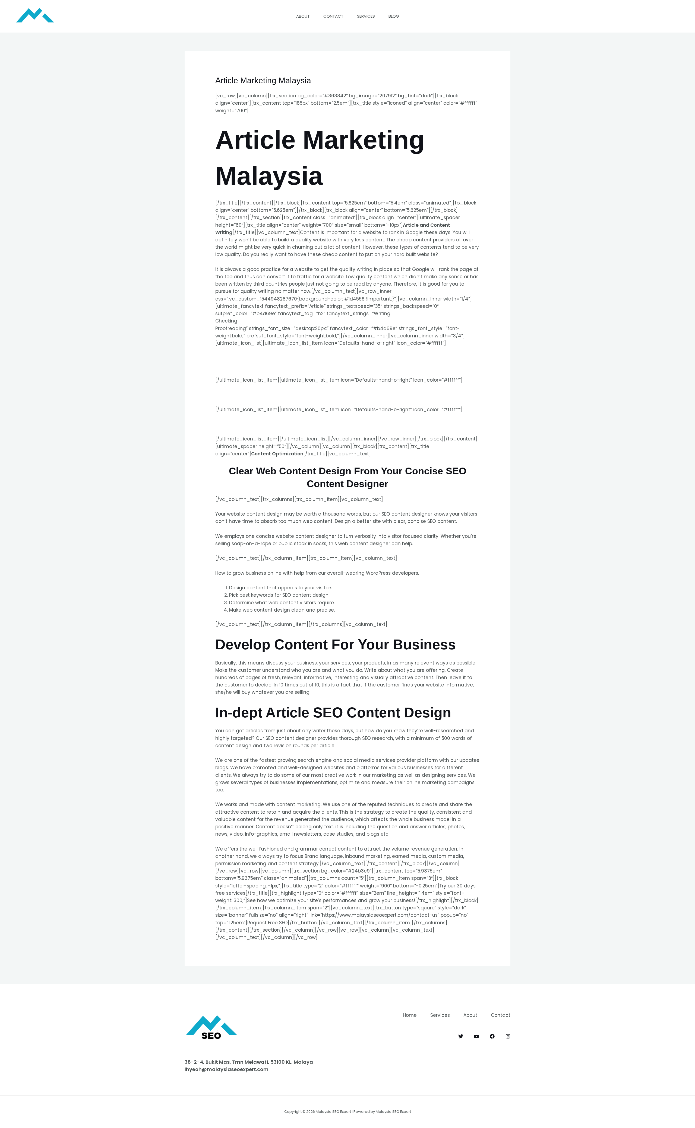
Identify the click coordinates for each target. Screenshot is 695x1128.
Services (366, 16)
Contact (333, 16)
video (236, 834)
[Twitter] (460, 1036)
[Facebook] (492, 1036)
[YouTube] (476, 1036)
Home (410, 1015)
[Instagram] (508, 1036)
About (303, 16)
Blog (393, 16)
